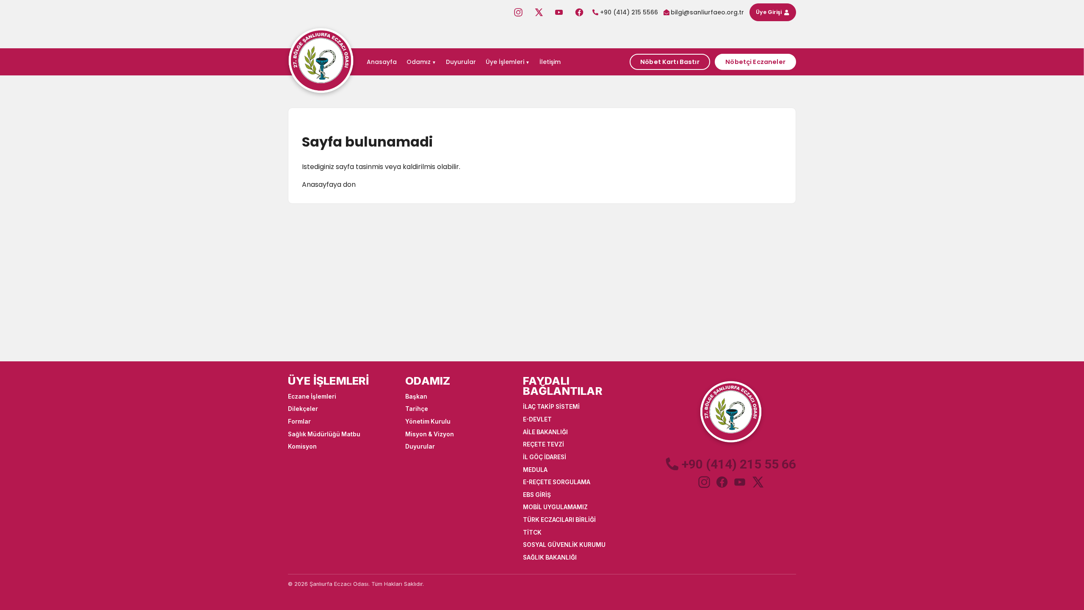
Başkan (416, 396)
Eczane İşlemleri (312, 396)
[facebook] (722, 482)
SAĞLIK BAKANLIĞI (550, 557)
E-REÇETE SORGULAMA (556, 482)
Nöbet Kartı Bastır (670, 62)
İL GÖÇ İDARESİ (544, 457)
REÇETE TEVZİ (543, 444)
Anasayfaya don (329, 184)
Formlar (299, 421)
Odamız (418, 62)
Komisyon (302, 446)
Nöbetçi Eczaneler (755, 62)
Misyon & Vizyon (429, 434)
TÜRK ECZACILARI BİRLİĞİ (559, 519)
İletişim (550, 62)
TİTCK (532, 532)
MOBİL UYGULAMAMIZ (555, 507)
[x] (757, 482)
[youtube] (740, 482)
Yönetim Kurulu (428, 421)
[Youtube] (559, 12)
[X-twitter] (539, 12)
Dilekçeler (303, 408)
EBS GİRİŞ (537, 494)
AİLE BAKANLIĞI (545, 432)
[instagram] (704, 482)
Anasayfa (382, 62)
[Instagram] (518, 12)
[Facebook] (579, 12)
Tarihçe (416, 408)
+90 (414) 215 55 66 (739, 464)
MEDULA (535, 469)
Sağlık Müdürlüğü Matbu (324, 434)
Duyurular (461, 62)
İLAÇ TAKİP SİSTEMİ (551, 406)
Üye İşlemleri (505, 62)
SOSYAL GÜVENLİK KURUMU (564, 544)
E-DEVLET (537, 419)
